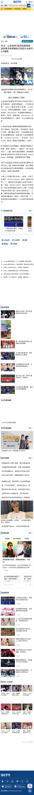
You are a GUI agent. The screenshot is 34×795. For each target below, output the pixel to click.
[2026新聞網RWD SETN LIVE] (2, 2)
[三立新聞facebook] (7, 781)
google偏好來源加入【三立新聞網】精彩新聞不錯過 (18, 261)
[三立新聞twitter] (22, 781)
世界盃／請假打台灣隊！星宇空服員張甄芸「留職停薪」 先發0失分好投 (5, 694)
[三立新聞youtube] (2, 781)
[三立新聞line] (17, 781)
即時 (5, 5)
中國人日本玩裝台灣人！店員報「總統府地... (16, 267)
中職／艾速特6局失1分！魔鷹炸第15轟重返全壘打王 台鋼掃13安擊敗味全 (27, 713)
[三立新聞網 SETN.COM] (2, 5)
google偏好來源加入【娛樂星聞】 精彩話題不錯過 (18, 264)
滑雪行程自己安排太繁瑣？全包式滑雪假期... (16, 274)
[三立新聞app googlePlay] (20, 786)
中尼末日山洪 (13, 5)
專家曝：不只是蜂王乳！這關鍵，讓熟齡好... (16, 277)
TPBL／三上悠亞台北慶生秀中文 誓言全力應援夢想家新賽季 (5, 731)
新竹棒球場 (17, 538)
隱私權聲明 (4, 791)
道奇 (4, 89)
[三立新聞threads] (27, 781)
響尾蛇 (19, 104)
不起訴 (26, 538)
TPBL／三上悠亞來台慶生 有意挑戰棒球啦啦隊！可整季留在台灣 (27, 694)
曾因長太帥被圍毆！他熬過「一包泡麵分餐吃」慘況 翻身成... (16, 521)
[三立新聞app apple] (6, 786)
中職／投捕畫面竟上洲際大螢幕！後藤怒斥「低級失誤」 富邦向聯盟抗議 (16, 694)
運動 (29, 5)
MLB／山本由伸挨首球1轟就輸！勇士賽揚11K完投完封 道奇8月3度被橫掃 (16, 731)
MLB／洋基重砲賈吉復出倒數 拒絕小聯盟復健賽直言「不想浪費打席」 (5, 713)
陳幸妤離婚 (22, 5)
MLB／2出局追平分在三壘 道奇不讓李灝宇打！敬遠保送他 (16, 713)
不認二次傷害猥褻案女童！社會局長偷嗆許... (16, 271)
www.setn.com (17, 791)
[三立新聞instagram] (12, 781)
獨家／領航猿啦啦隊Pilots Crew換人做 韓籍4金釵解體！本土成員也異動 (27, 731)
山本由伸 (4, 101)
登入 (32, 2)
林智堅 (7, 538)
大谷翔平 (8, 162)
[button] (26, 1)
